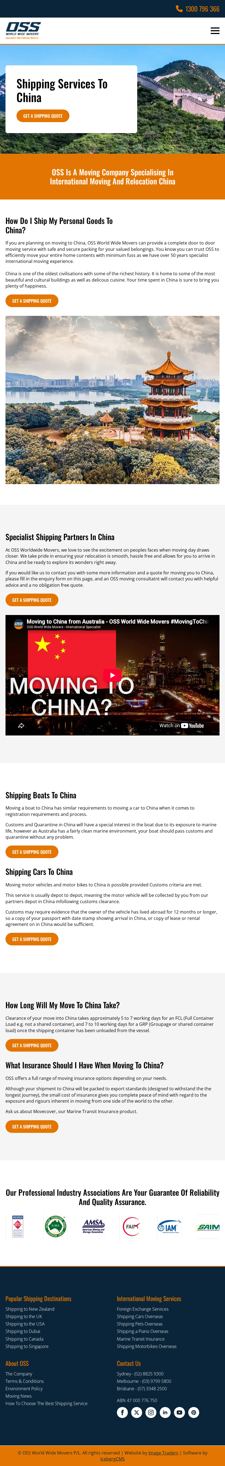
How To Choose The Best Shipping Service (46, 1404)
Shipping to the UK (23, 1316)
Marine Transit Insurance (141, 1339)
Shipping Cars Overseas (140, 1316)
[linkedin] (165, 1412)
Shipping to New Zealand (30, 1309)
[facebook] (122, 1412)
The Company (18, 1374)
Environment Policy (24, 1389)
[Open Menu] (215, 30)
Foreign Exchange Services (142, 1309)
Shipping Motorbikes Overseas (146, 1346)
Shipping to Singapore (27, 1346)
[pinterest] (193, 1412)
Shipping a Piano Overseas (142, 1332)
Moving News (18, 1396)
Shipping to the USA (25, 1324)
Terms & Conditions (24, 1381)
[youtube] (179, 1412)
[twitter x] (136, 1412)
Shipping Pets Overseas (139, 1324)
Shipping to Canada (24, 1339)
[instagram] (150, 1412)
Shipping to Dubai (22, 1332)
